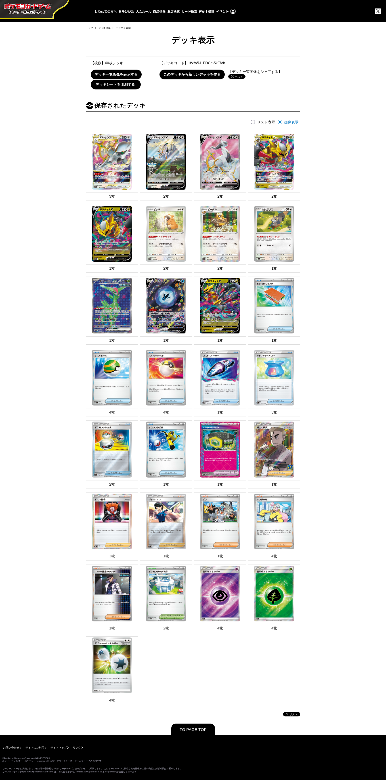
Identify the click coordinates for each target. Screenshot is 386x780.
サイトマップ (58, 747)
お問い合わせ (11, 747)
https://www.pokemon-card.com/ (37, 771)
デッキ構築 (104, 28)
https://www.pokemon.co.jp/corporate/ (96, 771)
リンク (77, 747)
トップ (89, 28)
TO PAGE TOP (193, 729)
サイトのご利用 (34, 747)
